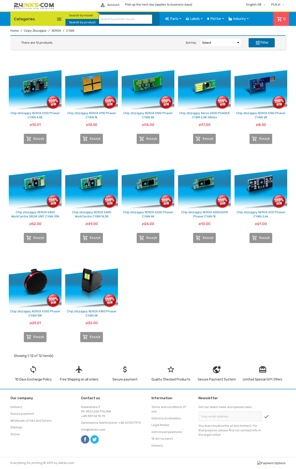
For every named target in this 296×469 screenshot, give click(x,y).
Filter (261, 43)
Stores (15, 434)
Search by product (82, 22)
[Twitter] (94, 439)
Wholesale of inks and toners (31, 420)
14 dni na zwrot (162, 438)
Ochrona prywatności (166, 432)
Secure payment (22, 413)
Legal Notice (160, 425)
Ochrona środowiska (166, 418)
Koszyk (35, 139)
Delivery (16, 407)
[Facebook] (85, 439)
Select (221, 42)
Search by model (81, 15)
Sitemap (16, 427)
